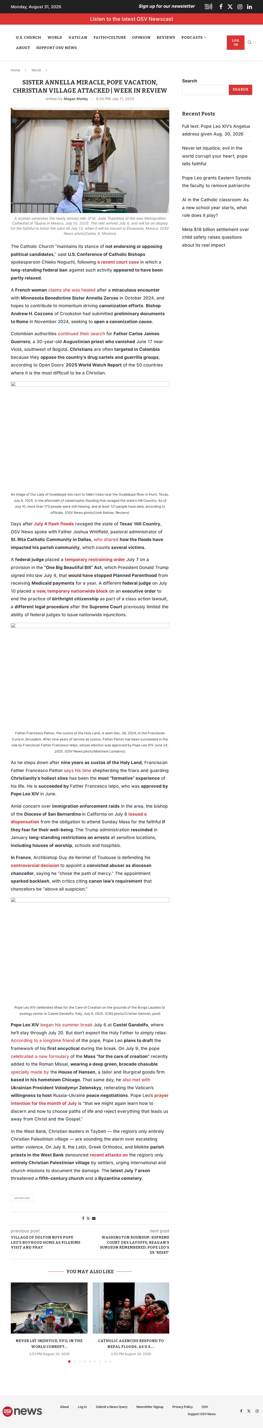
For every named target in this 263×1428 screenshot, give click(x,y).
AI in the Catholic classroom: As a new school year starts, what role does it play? (215, 207)
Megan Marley (76, 99)
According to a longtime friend (43, 1040)
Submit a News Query (111, 1407)
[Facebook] (221, 7)
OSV (205, 1407)
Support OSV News (56, 47)
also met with (136, 1079)
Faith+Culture (109, 37)
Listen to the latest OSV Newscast (131, 19)
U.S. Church (28, 37)
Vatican (77, 37)
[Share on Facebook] (83, 1218)
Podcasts (192, 37)
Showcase (22, 1198)
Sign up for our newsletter (167, 6)
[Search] (249, 43)
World (54, 37)
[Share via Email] (94, 1218)
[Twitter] (230, 7)
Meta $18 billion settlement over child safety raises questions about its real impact (215, 237)
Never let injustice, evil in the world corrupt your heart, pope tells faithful (215, 156)
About (23, 47)
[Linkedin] (249, 7)
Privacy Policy (182, 1407)
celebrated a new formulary (40, 1056)
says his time (77, 770)
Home (15, 70)
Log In (235, 42)
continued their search (81, 333)
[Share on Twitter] (88, 1218)
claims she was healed (72, 290)
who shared (106, 539)
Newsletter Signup (149, 1407)
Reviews (166, 37)
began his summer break (66, 1024)
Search (189, 80)
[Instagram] (240, 7)
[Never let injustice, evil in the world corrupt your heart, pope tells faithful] (49, 1308)
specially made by (30, 1072)
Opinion (141, 37)
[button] (17, 1322)
